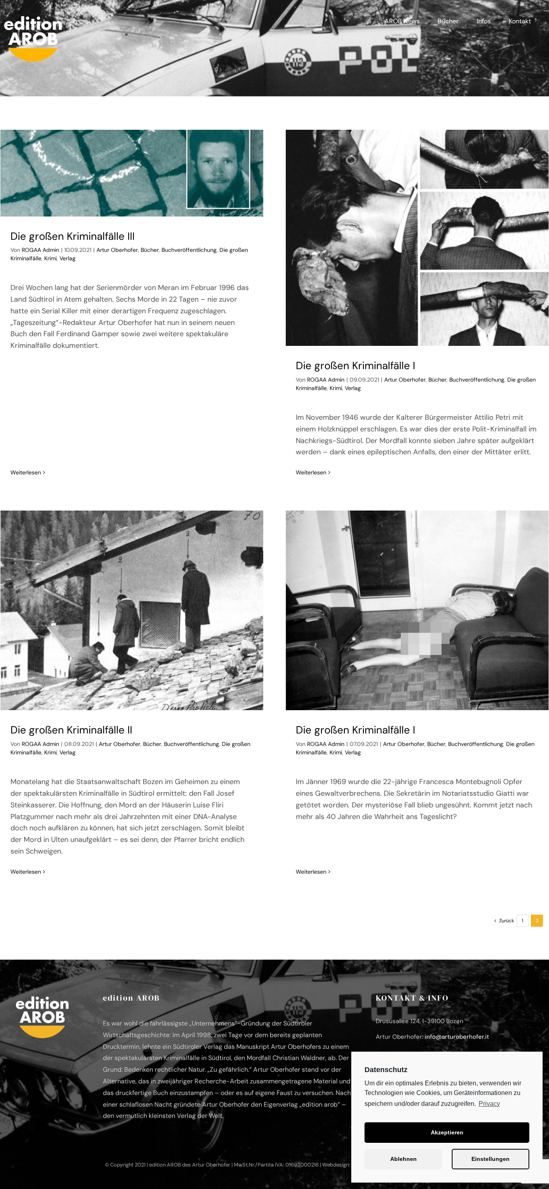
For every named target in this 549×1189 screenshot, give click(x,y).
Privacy (489, 1103)
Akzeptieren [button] (447, 1132)
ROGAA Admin (40, 249)
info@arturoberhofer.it (457, 1037)
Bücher (150, 249)
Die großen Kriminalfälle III (72, 236)
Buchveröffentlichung (189, 249)
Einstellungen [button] (490, 1159)
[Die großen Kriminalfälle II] (131, 610)
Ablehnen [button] (403, 1159)
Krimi (50, 258)
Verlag (67, 258)
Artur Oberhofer (117, 249)
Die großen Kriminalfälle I (355, 365)
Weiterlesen (25, 472)
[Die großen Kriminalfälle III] (131, 173)
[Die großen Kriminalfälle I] (417, 238)
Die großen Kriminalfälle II (71, 730)
